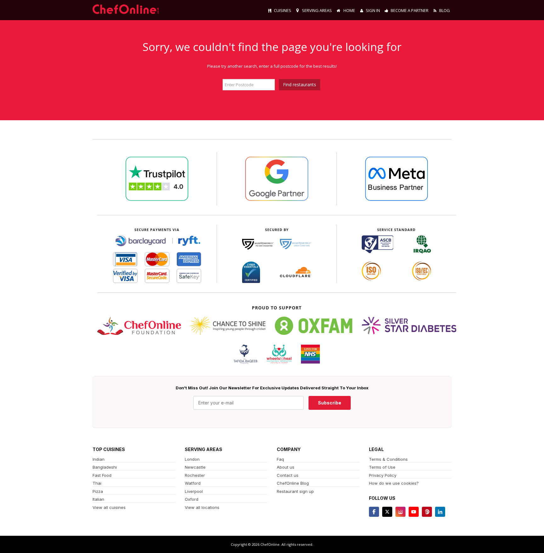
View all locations (202, 507)
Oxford (191, 499)
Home (349, 10)
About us (285, 467)
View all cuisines (109, 507)
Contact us (287, 475)
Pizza (98, 491)
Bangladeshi (105, 467)
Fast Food (102, 475)
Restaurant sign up (295, 491)
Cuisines (282, 10)
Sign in (373, 10)
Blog (444, 10)
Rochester (195, 475)
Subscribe (329, 402)
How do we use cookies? (394, 483)
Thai (97, 483)
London (192, 459)
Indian (99, 459)
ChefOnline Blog (293, 483)
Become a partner (409, 10)
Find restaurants (299, 84)
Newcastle (195, 467)
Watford (193, 483)
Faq (280, 459)
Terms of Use (382, 467)
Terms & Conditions (388, 459)
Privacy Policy (382, 475)
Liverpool (194, 491)
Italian (98, 499)
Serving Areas (317, 10)
